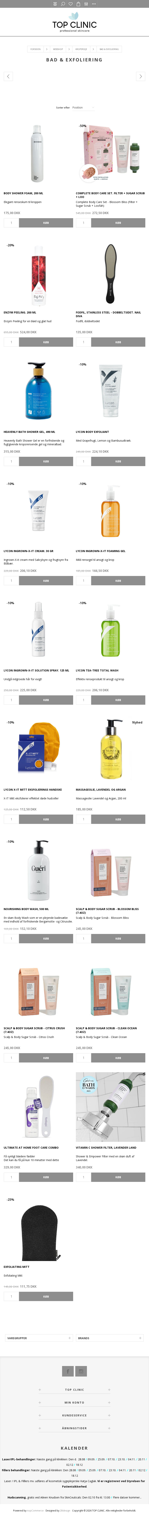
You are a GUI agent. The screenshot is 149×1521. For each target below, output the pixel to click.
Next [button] (140, 76)
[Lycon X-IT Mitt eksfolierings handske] (38, 749)
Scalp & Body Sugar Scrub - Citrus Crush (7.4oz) (34, 1030)
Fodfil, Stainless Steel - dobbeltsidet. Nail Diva (108, 314)
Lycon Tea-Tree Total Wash (97, 670)
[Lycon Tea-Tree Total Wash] (110, 630)
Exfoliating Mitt (16, 1267)
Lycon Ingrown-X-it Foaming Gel (101, 551)
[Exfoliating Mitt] (38, 1226)
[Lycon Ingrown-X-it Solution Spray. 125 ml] (38, 630)
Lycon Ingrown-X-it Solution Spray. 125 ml (36, 670)
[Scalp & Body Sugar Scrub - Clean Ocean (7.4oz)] (110, 988)
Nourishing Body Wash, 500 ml (26, 909)
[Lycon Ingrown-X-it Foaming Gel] (110, 510)
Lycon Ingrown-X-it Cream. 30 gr (28, 551)
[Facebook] (68, 1371)
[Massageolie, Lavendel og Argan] (110, 749)
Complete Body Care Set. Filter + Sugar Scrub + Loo (110, 195)
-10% (82, 364)
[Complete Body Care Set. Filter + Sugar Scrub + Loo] (110, 152)
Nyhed (137, 722)
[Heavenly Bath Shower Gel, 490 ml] (38, 391)
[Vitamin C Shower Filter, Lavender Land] (110, 1107)
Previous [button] (8, 76)
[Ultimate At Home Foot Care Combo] (38, 1107)
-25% (10, 1199)
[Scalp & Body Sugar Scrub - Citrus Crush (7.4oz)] (38, 988)
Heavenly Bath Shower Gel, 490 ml (29, 432)
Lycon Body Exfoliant (92, 432)
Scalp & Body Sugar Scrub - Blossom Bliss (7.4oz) (107, 911)
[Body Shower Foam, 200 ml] (38, 152)
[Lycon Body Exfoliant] (110, 391)
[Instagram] (81, 1371)
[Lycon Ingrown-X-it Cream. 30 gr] (38, 510)
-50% (82, 126)
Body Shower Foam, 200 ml (23, 193)
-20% (10, 245)
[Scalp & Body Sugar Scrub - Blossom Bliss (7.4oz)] (110, 868)
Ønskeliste (70, 4)
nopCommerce (35, 1510)
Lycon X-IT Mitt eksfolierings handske (33, 789)
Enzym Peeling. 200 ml (20, 312)
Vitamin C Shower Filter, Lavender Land (106, 1147)
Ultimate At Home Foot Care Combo (31, 1147)
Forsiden (35, 49)
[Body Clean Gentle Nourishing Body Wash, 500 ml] (38, 868)
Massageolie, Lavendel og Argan (101, 789)
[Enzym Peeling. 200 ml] (38, 272)
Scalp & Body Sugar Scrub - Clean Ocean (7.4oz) (106, 1030)
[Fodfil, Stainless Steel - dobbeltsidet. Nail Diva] (110, 272)
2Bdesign (65, 1510)
